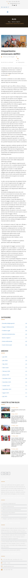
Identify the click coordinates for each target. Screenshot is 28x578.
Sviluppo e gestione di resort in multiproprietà (14, 518)
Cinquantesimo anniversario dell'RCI (18, 410)
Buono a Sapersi (16, 21)
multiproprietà (20, 62)
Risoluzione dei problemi (8, 512)
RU (2, 7)
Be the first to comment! (7, 62)
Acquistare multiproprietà (8, 503)
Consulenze (5, 515)
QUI (9, 75)
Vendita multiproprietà (8, 506)
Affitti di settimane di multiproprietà (11, 509)
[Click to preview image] (14, 41)
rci (18, 60)
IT (8, 7)
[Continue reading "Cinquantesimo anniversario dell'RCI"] (5, 409)
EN (6, 7)
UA (4, 7)
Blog (9, 21)
